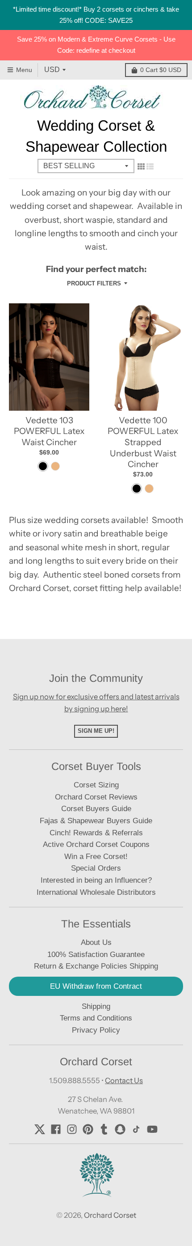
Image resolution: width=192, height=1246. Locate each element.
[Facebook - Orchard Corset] (55, 1129)
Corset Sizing (96, 785)
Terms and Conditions (96, 1018)
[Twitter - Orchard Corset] (39, 1129)
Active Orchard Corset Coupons (96, 844)
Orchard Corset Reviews (96, 797)
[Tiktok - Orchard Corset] (136, 1129)
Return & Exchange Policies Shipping (96, 966)
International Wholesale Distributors (96, 892)
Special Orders (96, 868)
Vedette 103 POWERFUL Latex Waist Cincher (49, 431)
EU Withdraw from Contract (96, 986)
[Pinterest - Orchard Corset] (88, 1129)
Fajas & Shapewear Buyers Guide (96, 820)
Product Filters (94, 283)
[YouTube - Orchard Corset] (152, 1129)
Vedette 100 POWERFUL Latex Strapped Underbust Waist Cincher (143, 442)
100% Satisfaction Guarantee (96, 954)
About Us (96, 942)
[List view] (150, 166)
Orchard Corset (110, 1215)
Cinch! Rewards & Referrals (96, 833)
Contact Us (124, 1080)
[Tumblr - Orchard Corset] (104, 1129)
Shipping (96, 1006)
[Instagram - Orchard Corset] (72, 1129)
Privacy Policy (96, 1030)
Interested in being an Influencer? (96, 880)
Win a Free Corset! (96, 856)
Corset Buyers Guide (96, 808)
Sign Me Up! (96, 730)
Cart (160, 69)
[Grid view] (141, 166)
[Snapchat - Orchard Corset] (120, 1129)
